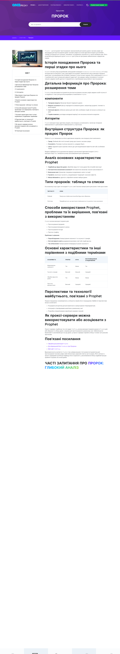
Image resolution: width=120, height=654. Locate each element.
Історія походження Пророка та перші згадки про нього (25, 80)
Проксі (32, 5)
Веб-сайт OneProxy (54, 349)
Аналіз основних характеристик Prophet (26, 101)
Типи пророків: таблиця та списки (26, 105)
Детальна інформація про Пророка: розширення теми (27, 85)
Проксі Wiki (60, 11)
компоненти (19, 89)
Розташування (56, 5)
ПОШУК (85, 24)
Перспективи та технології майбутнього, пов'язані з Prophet (25, 120)
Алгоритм (19, 92)
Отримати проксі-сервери (97, 5)
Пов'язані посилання (22, 131)
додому (14, 37)
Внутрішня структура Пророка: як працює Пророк (26, 96)
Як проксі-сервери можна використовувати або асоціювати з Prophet (26, 126)
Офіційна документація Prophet (58, 343)
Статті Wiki (22, 37)
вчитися (80, 5)
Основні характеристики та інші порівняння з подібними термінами (26, 115)
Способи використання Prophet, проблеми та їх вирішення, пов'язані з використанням (27, 109)
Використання (69, 5)
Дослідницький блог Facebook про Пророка (62, 346)
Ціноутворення (43, 5)
